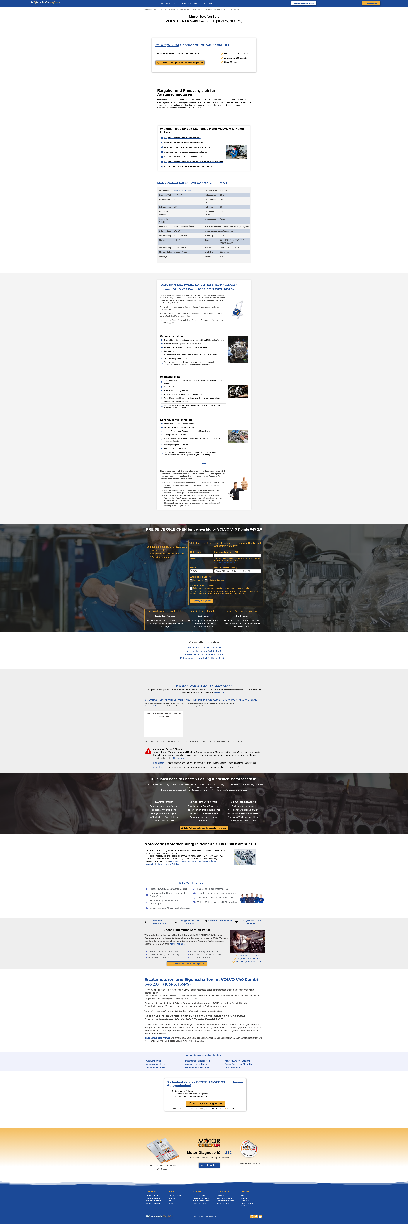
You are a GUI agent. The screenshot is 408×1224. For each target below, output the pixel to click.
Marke (193, 568)
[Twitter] (260, 1216)
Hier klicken (158, 763)
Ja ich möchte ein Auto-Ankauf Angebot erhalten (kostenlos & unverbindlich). (222, 588)
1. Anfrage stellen (164, 801)
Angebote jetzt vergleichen (201, 601)
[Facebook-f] (256, 1216)
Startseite (147, 9)
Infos (168, 3)
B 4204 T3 (188, 190)
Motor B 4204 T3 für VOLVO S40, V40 (204, 651)
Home (163, 3)
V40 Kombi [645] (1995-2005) (177, 9)
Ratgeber (211, 3)
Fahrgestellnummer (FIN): (226, 552)
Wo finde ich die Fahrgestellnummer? (226, 562)
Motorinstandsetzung (216, 580)
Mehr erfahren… (179, 758)
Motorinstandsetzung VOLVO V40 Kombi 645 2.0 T (204, 658)
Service (175, 3)
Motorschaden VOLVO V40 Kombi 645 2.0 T (204, 654)
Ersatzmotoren (198, 580)
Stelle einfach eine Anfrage (157, 1038)
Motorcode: (195, 552)
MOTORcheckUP (200, 3)
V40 (165, 9)
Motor (154, 9)
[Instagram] (252, 1216)
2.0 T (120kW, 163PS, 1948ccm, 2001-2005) (202, 9)
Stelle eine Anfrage (151, 706)
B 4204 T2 (178, 190)
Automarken (186, 3)
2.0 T (176, 257)
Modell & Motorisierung (225, 568)
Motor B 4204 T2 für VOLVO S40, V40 (204, 647)
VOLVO (159, 9)
